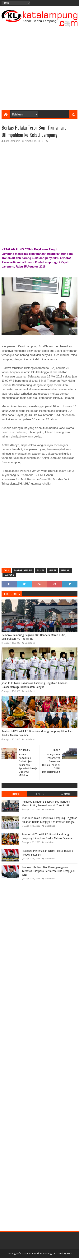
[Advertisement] (39, 67)
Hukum (52, 570)
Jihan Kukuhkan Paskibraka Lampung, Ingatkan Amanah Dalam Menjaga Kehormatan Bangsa (34, 685)
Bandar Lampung (23, 570)
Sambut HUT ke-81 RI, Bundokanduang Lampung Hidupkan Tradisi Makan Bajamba (37, 733)
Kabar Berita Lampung (39, 1253)
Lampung (9, 575)
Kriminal (65, 570)
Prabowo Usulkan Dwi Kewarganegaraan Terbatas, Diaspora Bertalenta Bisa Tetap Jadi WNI (48, 871)
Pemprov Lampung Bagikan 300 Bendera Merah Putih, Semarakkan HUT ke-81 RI (34, 637)
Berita (40, 570)
